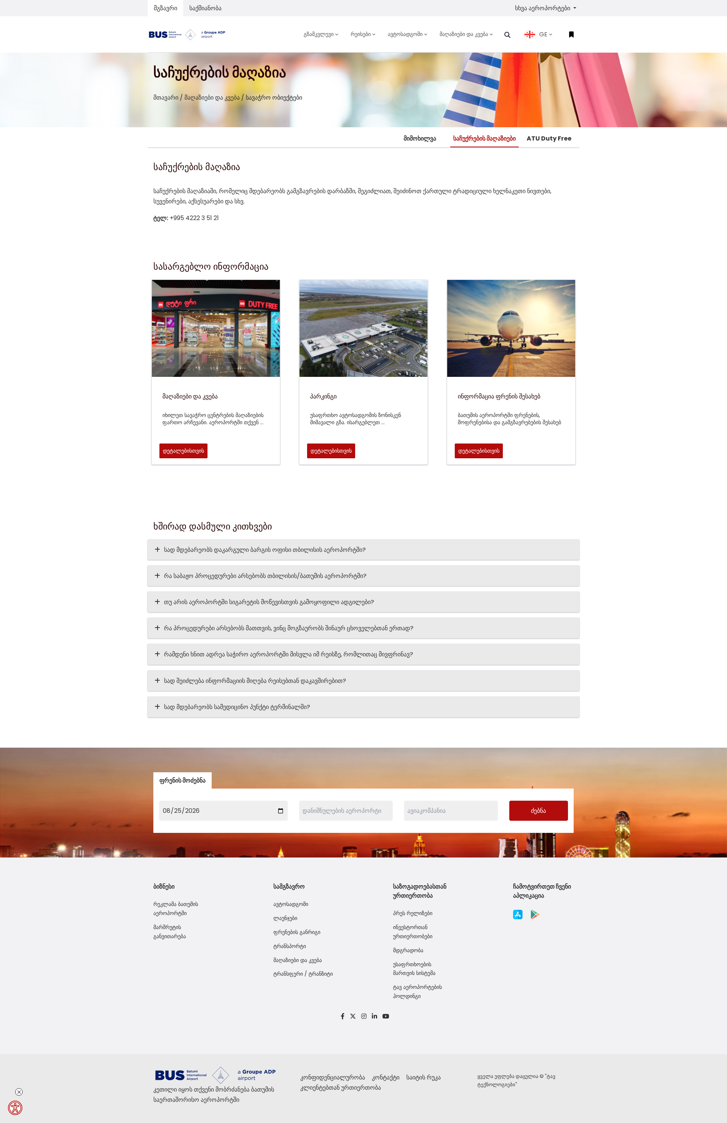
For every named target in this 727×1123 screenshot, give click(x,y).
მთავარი (165, 97)
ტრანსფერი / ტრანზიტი (303, 974)
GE (543, 34)
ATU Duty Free (549, 138)
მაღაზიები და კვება (212, 97)
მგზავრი (165, 8)
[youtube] (384, 1016)
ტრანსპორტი (289, 946)
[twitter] (353, 1016)
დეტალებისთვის (183, 451)
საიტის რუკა (423, 1077)
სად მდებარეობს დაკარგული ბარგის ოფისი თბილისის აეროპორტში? (265, 549)
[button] (507, 34)
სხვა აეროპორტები (543, 8)
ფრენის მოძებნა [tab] (182, 780)
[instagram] (364, 1016)
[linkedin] (374, 1016)
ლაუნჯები (285, 918)
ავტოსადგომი (290, 904)
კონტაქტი (386, 1077)
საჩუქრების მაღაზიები (484, 138)
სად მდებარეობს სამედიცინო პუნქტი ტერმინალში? (237, 707)
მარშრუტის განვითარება (169, 931)
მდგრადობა (408, 950)
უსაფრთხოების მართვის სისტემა (414, 969)
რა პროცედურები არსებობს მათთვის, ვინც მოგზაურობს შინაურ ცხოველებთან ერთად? (288, 628)
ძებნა (538, 810)
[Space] (190, 34)
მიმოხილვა (420, 138)
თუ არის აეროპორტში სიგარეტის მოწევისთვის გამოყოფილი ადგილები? (269, 602)
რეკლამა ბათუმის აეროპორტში (175, 908)
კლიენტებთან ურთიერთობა (340, 1087)
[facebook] (342, 1016)
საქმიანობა (205, 8)
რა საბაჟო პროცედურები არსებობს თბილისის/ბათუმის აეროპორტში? (265, 576)
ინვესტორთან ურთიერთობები (412, 931)
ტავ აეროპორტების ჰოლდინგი (417, 991)
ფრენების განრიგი (296, 932)
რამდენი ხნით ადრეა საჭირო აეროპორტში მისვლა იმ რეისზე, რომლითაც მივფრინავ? (288, 654)
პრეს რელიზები (412, 913)
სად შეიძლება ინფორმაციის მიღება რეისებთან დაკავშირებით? (255, 680)
